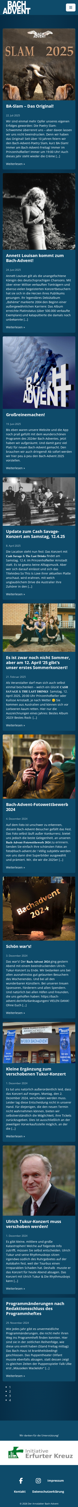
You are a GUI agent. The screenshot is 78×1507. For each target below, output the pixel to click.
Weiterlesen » (15, 164)
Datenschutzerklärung (48, 1491)
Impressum (55, 1480)
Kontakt (20, 1491)
